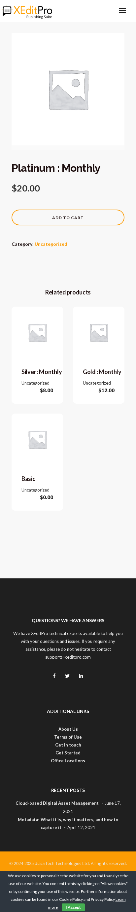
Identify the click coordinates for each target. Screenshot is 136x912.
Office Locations (68, 760)
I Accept (73, 907)
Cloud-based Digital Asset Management (57, 803)
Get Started (68, 752)
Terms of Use (68, 737)
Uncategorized (51, 244)
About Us (68, 729)
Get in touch (68, 744)
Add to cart (68, 217)
